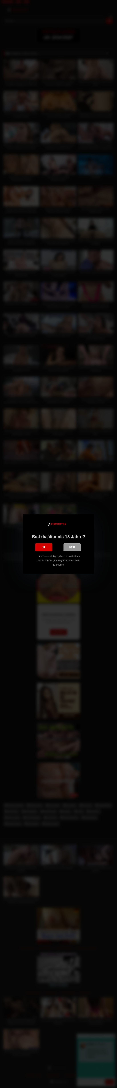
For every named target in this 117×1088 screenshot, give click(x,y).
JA (43, 547)
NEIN (72, 547)
